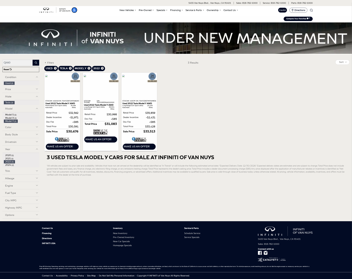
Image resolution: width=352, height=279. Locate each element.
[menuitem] (21, 83)
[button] (74, 10)
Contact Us (47, 228)
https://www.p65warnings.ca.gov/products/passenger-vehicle (140, 268)
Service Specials (191, 237)
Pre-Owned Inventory (123, 237)
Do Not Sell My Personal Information (117, 275)
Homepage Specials (122, 245)
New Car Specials (121, 241)
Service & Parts (191, 228)
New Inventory (120, 233)
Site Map (91, 275)
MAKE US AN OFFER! (60, 146)
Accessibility (62, 275)
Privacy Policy (78, 275)
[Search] (36, 63)
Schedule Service (192, 233)
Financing (46, 233)
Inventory (118, 228)
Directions (47, 238)
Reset (7, 69)
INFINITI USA (48, 243)
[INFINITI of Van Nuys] (54, 9)
